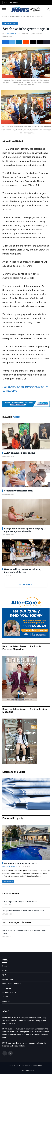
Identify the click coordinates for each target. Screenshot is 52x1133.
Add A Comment (26, 585)
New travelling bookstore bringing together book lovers (22, 570)
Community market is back (18, 490)
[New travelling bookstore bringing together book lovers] (26, 552)
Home (4, 966)
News (4, 970)
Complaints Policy (27, 1070)
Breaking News (11, 2)
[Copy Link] (46, 42)
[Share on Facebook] (5, 42)
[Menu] (4, 9)
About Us (5, 997)
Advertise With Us (9, 992)
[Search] (48, 9)
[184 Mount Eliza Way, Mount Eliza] (26, 842)
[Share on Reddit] (26, 42)
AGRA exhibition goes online (19, 452)
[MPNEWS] (26, 9)
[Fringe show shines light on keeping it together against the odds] (26, 512)
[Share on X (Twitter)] (12, 42)
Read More (8, 881)
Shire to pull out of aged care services (19, 901)
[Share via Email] (40, 42)
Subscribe (6, 1001)
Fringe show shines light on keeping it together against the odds (24, 530)
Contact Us (6, 988)
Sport (4, 975)
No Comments (38, 34)
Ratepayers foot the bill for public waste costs (23, 910)
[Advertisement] (26, 1103)
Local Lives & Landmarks (11, 983)
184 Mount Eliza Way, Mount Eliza (20, 863)
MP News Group (10, 34)
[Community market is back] (26, 474)
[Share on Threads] (33, 42)
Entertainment (10, 23)
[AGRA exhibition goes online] (26, 436)
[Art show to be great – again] (26, 62)
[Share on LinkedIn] (19, 42)
